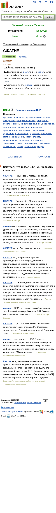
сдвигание (35, 133)
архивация (19, 117)
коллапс (47, 117)
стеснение (24, 140)
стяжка (19, 143)
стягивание (8, 143)
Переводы (41, 30)
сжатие (7, 226)
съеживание (9, 146)
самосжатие (24, 130)
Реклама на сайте (34, 402)
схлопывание (30, 143)
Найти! (49, 17)
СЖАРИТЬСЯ (15, 156)
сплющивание (10, 140)
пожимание (48, 123)
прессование (23, 127)
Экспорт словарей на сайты (12, 412)
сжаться (28, 85)
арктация (7, 117)
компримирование (25, 120)
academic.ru (12, 5)
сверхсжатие (38, 130)
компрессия (9, 120)
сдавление (8, 133)
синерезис (46, 133)
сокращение (18, 136)
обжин (16, 123)
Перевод (22, 56)
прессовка (36, 127)
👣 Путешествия (7, 407)
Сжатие (7, 361)
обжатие (7, 123)
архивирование (34, 117)
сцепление (44, 143)
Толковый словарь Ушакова (28, 25)
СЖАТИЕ (7, 176)
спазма (36, 136)
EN (34, 2)
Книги (15, 36)
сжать (26, 72)
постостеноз (9, 127)
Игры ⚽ (41, 36)
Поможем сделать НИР (28, 110)
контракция (42, 120)
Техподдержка (20, 402)
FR (51, 2)
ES (45, 2)
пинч (38, 123)
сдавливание (21, 133)
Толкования (15, 30)
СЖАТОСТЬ (44, 156)
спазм (29, 136)
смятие (6, 136)
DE (40, 2)
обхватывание (28, 123)
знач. (40, 72)
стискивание (37, 140)
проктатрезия (10, 130)
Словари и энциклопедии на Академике (26, 11)
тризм (20, 146)
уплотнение (30, 146)
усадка (40, 146)
